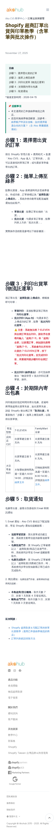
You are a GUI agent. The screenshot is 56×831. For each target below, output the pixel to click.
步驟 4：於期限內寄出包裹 (23, 86)
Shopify (12, 746)
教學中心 (13, 734)
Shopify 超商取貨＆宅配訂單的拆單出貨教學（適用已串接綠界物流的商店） (30, 631)
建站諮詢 (13, 713)
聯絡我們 (11, 809)
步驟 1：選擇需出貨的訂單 (23, 73)
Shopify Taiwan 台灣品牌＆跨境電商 (28, 752)
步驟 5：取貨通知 (18, 91)
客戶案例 (13, 719)
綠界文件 (19, 482)
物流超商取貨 (15, 691)
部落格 (11, 740)
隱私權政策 (12, 796)
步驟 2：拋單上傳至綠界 (22, 77)
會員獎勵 (13, 685)
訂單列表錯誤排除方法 (23, 638)
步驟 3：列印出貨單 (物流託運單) (27, 82)
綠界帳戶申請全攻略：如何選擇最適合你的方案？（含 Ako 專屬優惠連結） (29, 125)
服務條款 (11, 803)
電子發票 (13, 697)
